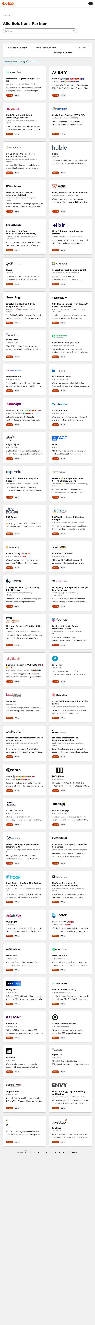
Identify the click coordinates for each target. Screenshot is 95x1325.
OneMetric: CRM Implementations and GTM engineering (24, 738)
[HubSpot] (8, 3)
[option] (16, 47)
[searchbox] (40, 30)
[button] (26, 62)
